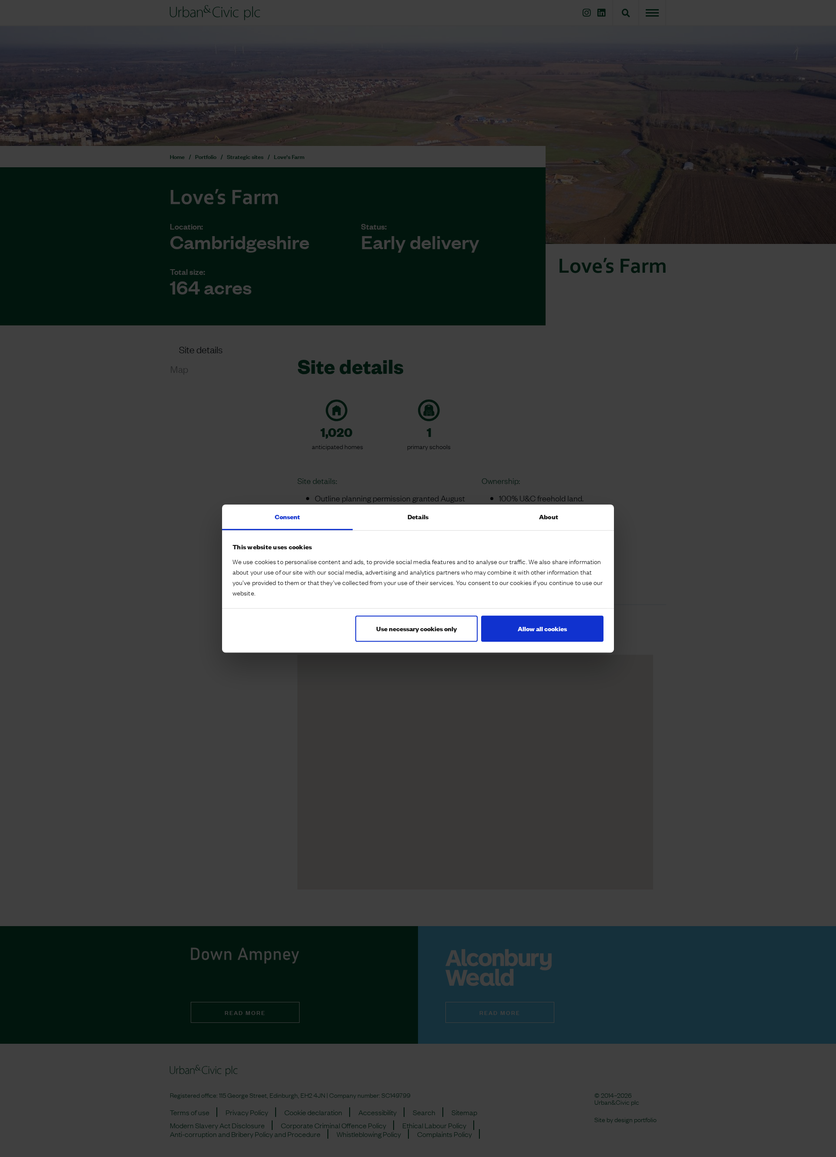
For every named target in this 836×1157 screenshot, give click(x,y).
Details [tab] (418, 516)
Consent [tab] (287, 516)
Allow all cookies (542, 628)
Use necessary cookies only (416, 628)
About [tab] (548, 516)
